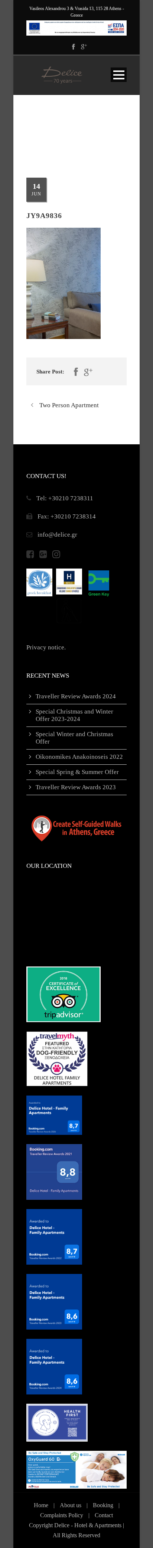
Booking (103, 1505)
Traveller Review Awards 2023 (76, 787)
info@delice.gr (57, 534)
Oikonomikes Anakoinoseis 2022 (79, 756)
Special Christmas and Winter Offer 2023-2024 (74, 715)
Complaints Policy (61, 1515)
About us (70, 1505)
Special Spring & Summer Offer (77, 771)
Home (41, 1505)
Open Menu (119, 74)
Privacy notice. (46, 647)
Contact (104, 1515)
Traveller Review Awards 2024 (76, 696)
